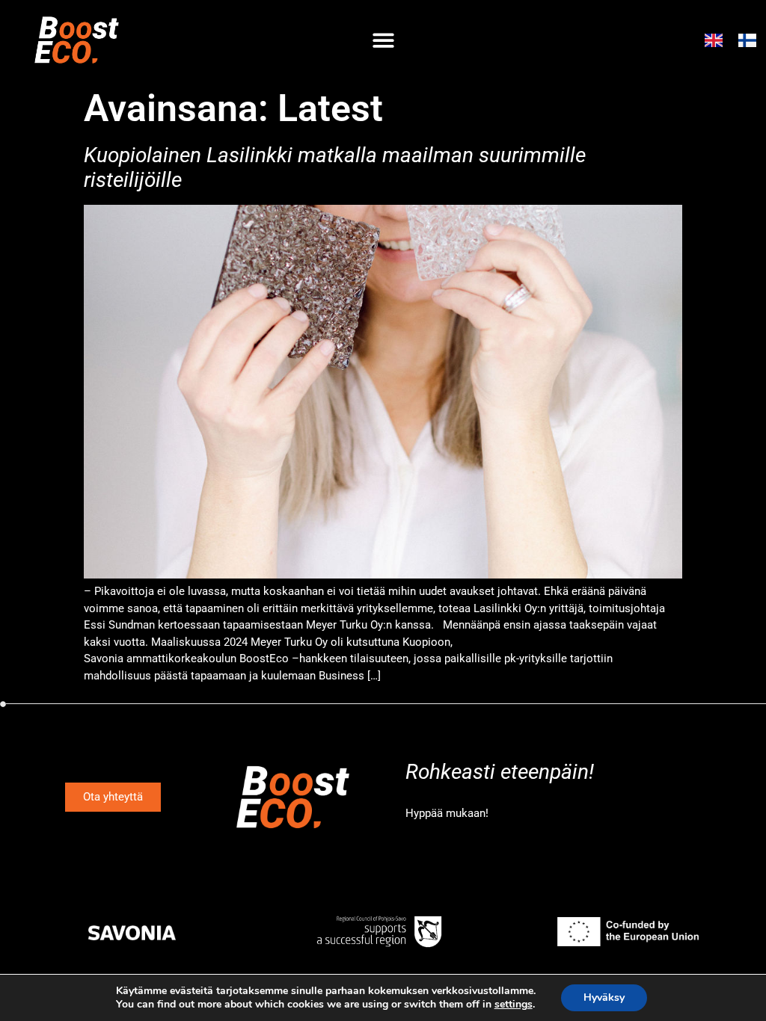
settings (513, 1004)
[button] (383, 40)
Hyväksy (604, 997)
